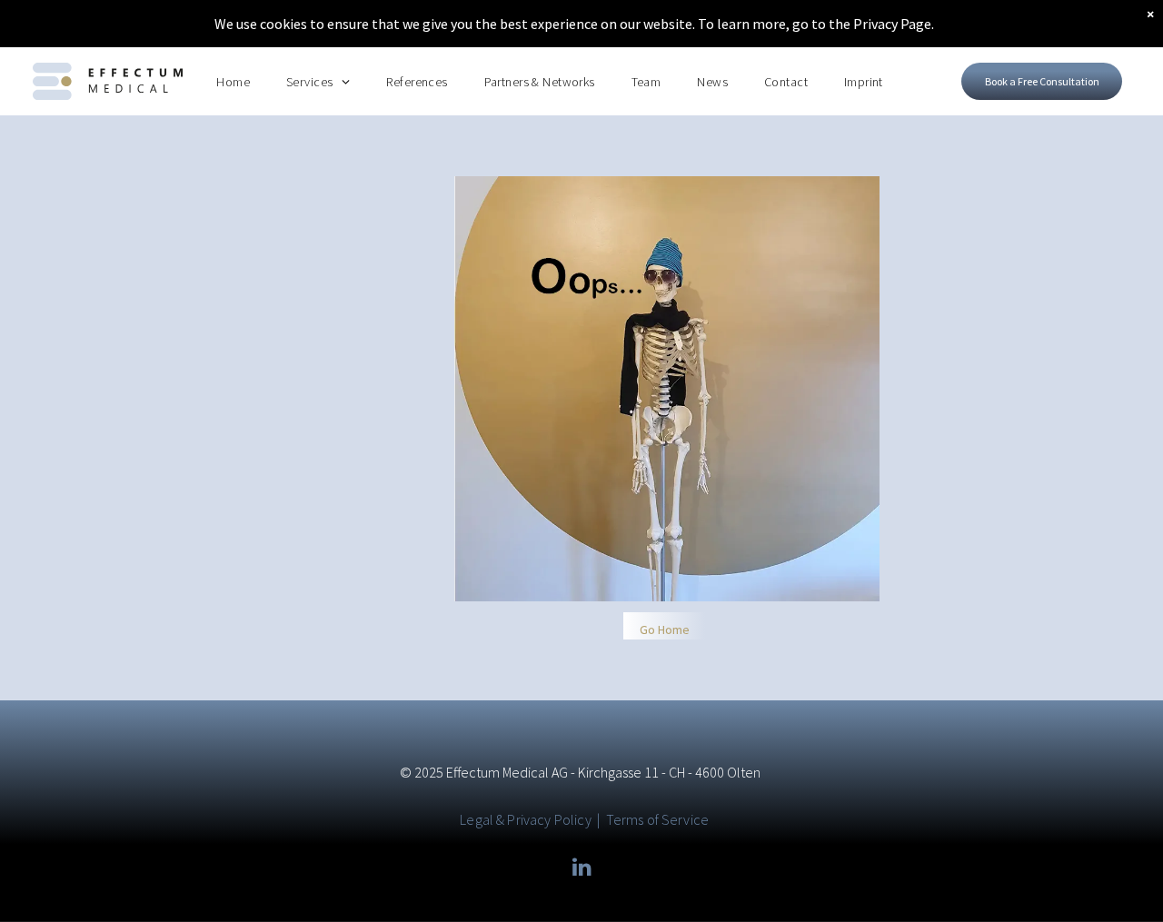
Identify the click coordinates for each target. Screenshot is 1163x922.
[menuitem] (233, 81)
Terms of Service (658, 819)
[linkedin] (581, 868)
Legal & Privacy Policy (525, 819)
